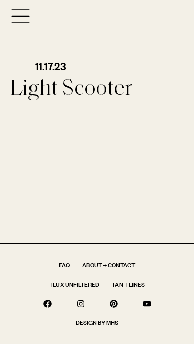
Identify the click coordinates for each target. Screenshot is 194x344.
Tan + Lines (128, 284)
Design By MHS (97, 322)
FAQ (64, 265)
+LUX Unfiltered (74, 284)
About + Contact (108, 265)
